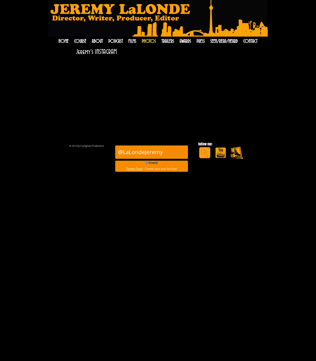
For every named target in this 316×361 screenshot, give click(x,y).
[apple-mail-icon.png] (236, 152)
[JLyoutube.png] (220, 152)
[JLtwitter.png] (204, 152)
